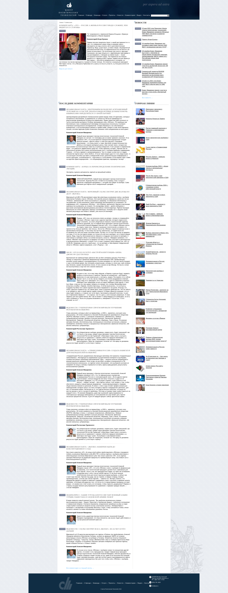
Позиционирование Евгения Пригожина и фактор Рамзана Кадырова (156, 377)
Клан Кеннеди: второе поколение (157, 385)
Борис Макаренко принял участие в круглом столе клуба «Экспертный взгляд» (154, 92)
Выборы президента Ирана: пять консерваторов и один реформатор (157, 234)
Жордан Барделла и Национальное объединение (156, 224)
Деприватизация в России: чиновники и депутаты (155, 262)
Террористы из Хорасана (154, 280)
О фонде (89, 15)
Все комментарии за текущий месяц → (80, 568)
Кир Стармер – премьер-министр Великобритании (155, 214)
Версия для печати (65, 69)
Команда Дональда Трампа (155, 119)
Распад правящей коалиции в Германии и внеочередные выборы (156, 130)
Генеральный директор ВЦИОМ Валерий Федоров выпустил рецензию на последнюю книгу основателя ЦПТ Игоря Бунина (153, 74)
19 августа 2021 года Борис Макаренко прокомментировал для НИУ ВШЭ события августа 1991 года (154, 83)
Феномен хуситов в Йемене (155, 318)
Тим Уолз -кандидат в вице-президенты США (155, 195)
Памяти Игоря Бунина (149, 39)
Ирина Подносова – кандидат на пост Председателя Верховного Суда (157, 291)
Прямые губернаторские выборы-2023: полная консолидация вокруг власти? (156, 339)
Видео (139, 15)
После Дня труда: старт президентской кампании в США (157, 176)
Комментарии (130, 15)
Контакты (146, 15)
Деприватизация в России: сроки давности (155, 348)
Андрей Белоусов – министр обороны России (156, 252)
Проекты (112, 15)
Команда (97, 15)
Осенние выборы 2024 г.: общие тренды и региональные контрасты (157, 168)
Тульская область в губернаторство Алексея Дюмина (154, 244)
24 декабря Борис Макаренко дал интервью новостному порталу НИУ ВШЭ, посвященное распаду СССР (154, 45)
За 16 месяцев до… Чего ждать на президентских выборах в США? (157, 358)
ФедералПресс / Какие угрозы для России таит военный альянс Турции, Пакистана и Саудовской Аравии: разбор (97, 496)
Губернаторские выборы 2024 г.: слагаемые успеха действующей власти (157, 187)
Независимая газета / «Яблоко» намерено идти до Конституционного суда (90, 448)
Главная (81, 15)
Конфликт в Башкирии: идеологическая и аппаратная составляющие (156, 310)
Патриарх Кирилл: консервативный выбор (154, 329)
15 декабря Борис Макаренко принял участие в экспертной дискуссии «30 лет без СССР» (155, 65)
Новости (120, 15)
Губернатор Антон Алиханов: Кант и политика (156, 300)
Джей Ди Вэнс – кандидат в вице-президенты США (155, 205)
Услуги (104, 15)
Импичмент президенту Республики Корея (154, 110)
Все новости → (147, 98)
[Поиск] (168, 16)
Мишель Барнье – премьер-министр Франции (155, 157)
